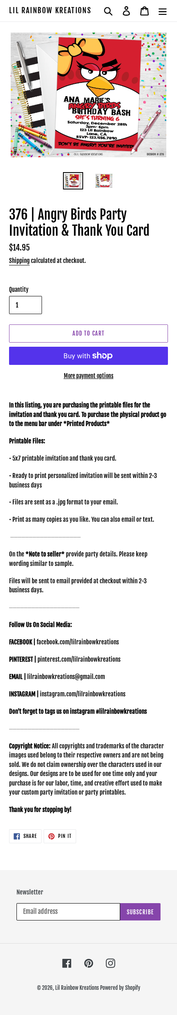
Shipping (19, 261)
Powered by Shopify (120, 987)
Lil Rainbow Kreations (50, 10)
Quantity (18, 289)
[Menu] (163, 11)
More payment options (89, 375)
